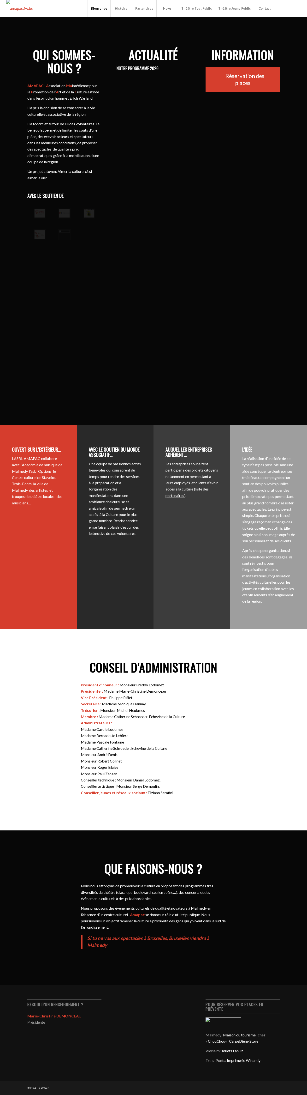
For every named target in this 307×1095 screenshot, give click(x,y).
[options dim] (64, 234)
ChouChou (216, 1041)
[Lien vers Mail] (297, 8)
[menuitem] (99, 8)
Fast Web (43, 1087)
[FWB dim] (64, 213)
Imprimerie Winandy (243, 1060)
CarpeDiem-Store (243, 1041)
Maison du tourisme (239, 1035)
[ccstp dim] (39, 234)
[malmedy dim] (89, 213)
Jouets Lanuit (232, 1050)
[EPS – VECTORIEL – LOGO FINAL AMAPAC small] (19, 8)
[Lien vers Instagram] (290, 8)
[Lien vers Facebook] (282, 8)
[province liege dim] (39, 213)
